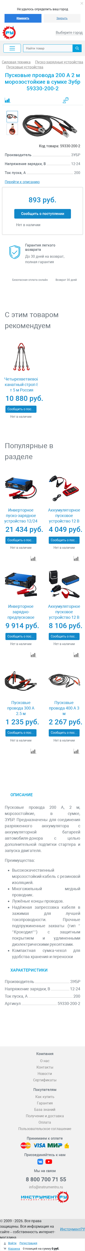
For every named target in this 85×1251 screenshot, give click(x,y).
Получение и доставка (45, 1116)
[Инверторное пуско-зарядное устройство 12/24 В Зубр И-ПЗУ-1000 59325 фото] (21, 488)
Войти (12, 1243)
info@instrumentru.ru (46, 1187)
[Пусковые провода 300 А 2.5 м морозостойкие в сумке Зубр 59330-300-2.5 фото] (21, 681)
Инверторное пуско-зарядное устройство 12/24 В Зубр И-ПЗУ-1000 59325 (20, 521)
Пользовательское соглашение (44, 1129)
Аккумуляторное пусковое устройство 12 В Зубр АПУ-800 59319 (64, 617)
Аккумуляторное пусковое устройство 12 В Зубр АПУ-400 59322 (64, 521)
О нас (44, 1061)
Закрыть (62, 18)
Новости (45, 1074)
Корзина (14, 1248)
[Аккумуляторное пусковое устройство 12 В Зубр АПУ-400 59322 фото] (64, 488)
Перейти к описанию (22, 182)
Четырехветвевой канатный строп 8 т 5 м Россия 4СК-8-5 (21, 387)
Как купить (44, 1097)
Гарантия (45, 1103)
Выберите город (69, 32)
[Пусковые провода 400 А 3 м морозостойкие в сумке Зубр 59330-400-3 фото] (64, 681)
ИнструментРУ (72, 1229)
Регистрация (28, 1243)
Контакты (44, 1067)
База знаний (44, 1109)
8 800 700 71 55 (46, 1179)
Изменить (23, 18)
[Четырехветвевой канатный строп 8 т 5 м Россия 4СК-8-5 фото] (21, 357)
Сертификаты (44, 1080)
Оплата (45, 1122)
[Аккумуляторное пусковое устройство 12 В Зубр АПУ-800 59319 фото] (64, 584)
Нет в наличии (21, 416)
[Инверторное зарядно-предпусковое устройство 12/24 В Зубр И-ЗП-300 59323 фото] (21, 584)
